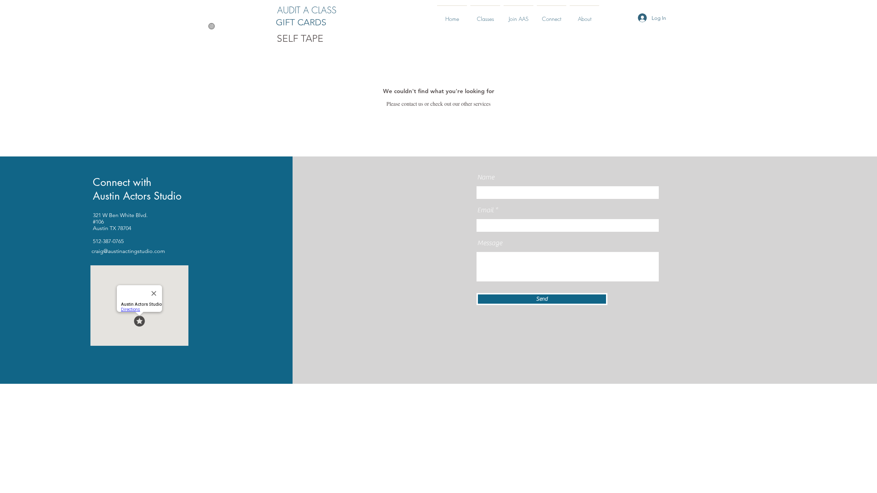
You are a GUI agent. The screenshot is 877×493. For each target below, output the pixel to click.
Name (485, 177)
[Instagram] (211, 26)
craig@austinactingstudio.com (128, 251)
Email (485, 210)
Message (489, 243)
